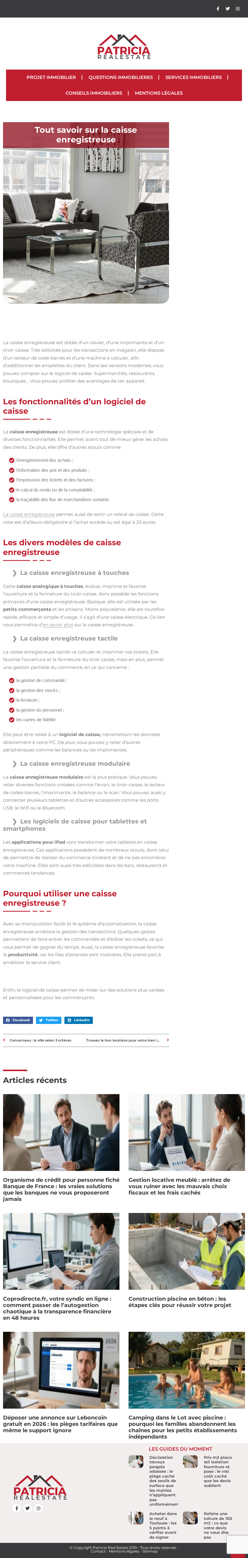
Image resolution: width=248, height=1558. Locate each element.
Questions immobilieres (121, 77)
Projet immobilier (51, 77)
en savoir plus (58, 624)
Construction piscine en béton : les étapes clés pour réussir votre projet (180, 1302)
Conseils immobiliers (94, 93)
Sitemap (150, 1551)
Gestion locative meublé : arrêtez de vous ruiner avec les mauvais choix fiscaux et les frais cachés (179, 1186)
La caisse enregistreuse (29, 514)
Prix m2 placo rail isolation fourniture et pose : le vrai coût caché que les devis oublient (218, 1471)
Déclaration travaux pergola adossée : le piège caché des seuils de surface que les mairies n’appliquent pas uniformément (164, 1481)
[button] (18, 1020)
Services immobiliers (193, 77)
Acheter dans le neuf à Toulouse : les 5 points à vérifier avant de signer (163, 1525)
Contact (98, 1551)
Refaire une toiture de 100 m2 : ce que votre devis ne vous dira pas (218, 1525)
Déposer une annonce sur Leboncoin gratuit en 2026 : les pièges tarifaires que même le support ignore (60, 1424)
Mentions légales (159, 93)
